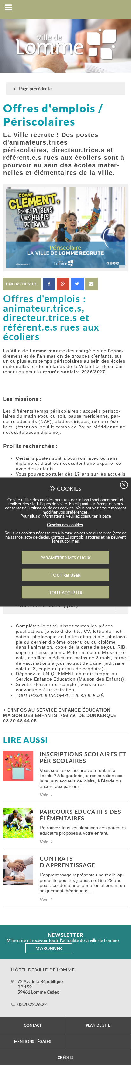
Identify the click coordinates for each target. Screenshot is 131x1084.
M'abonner (48, 948)
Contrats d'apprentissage (67, 862)
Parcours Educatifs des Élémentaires (80, 815)
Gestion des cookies (65, 524)
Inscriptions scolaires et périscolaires (83, 758)
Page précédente (35, 88)
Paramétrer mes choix (65, 558)
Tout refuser (65, 575)
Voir (44, 794)
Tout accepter (65, 592)
